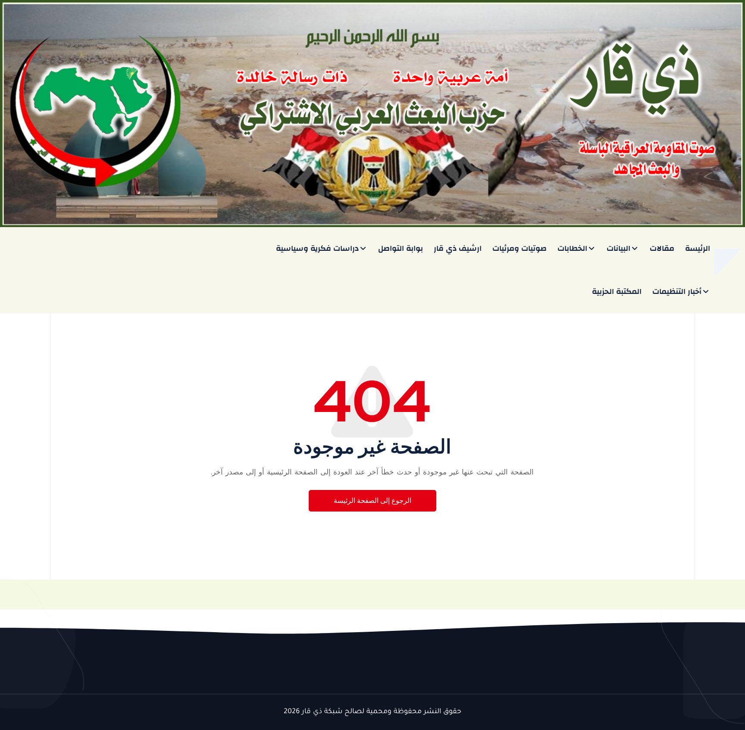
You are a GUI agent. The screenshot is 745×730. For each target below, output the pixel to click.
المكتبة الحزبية (617, 291)
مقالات (662, 248)
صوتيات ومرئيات (519, 248)
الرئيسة (697, 248)
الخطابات (572, 248)
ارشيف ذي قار (458, 248)
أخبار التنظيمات (676, 291)
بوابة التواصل (400, 248)
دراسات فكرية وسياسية (317, 248)
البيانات (618, 248)
